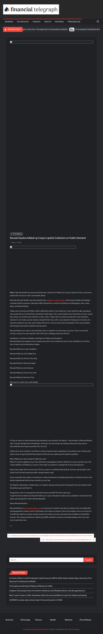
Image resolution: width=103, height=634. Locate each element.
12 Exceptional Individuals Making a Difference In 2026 (30, 586)
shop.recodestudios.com (32, 508)
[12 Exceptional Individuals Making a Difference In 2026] (65, 29)
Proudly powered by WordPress (35, 629)
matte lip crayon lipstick (56, 300)
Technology (23, 22)
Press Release (74, 22)
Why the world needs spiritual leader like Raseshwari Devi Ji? (66, 540)
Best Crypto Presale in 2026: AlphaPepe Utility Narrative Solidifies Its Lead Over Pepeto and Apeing (48, 595)
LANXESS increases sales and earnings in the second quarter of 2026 (35, 600)
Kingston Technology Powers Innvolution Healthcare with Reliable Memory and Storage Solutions (47, 591)
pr (11, 526)
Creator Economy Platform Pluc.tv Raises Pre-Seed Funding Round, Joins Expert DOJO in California (52, 536)
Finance (36, 22)
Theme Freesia (73, 629)
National (59, 22)
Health (47, 22)
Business (9, 22)
